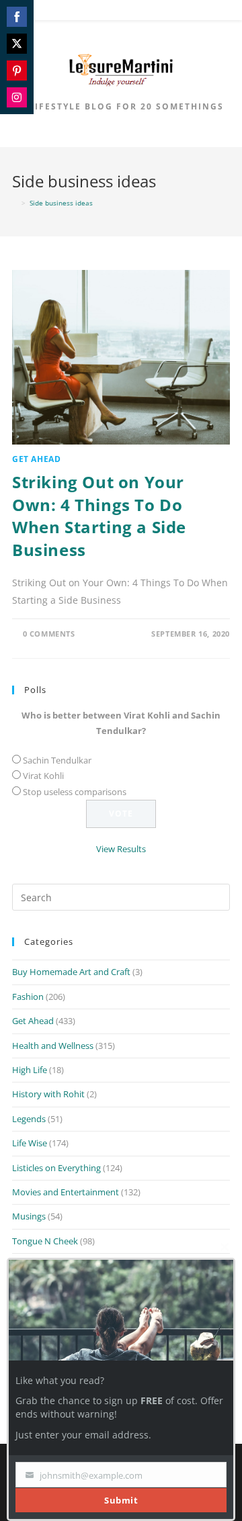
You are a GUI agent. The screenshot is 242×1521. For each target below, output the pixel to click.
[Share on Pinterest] (17, 70)
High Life (29, 1070)
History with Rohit (48, 1094)
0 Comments (49, 634)
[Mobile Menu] (121, 12)
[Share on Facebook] (17, 17)
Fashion (28, 996)
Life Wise (29, 1143)
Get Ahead (36, 459)
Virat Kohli (43, 776)
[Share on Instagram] (17, 97)
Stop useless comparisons (74, 792)
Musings (29, 1216)
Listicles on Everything (56, 1168)
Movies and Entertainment (65, 1192)
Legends (29, 1119)
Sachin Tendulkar (57, 760)
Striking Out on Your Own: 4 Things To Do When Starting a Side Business (99, 516)
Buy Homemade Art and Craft (71, 972)
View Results (121, 849)
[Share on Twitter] (17, 44)
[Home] (14, 203)
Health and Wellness (52, 1046)
